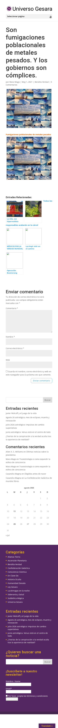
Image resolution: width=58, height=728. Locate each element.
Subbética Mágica (16, 598)
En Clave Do (13, 575)
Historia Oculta (14, 579)
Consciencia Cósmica (17, 572)
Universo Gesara (15, 602)
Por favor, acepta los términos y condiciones (28, 696)
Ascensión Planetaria (17, 560)
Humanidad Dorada (16, 583)
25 (14, 524)
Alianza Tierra (14, 557)
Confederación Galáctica (19, 568)
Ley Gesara (13, 587)
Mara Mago (14, 82)
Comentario (12, 308)
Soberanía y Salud (16, 594)
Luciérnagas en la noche (19, 590)
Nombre (10, 337)
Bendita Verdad (42, 82)
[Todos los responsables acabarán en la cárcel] (33, 211)
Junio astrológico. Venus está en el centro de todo (28, 432)
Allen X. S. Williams (14, 451)
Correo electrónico (15, 348)
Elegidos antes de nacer (35, 473)
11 (14, 511)
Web (8, 360)
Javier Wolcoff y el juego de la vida (21, 413)
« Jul (8, 535)
